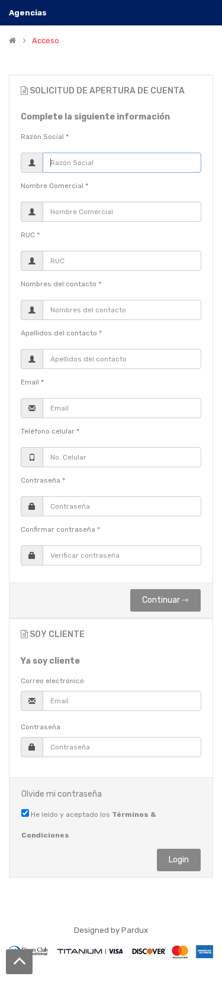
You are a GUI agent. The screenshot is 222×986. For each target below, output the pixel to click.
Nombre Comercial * (54, 186)
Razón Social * (45, 136)
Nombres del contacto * (61, 284)
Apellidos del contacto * (61, 333)
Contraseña (40, 727)
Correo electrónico (52, 681)
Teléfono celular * (50, 431)
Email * (32, 382)
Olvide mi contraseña (61, 794)
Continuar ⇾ (165, 600)
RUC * (30, 235)
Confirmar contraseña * (60, 529)
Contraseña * (43, 480)
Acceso (45, 41)
